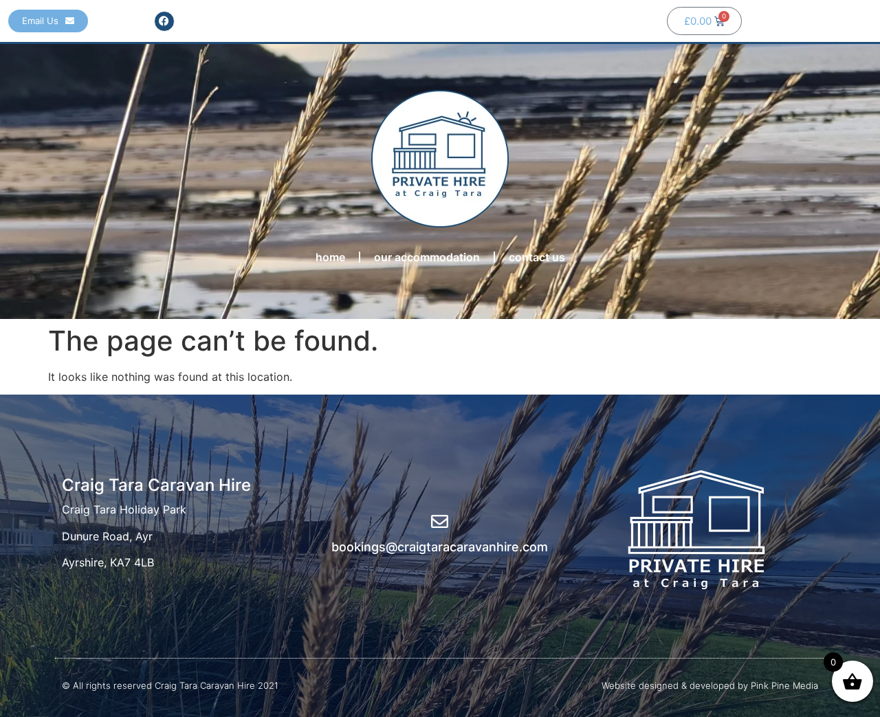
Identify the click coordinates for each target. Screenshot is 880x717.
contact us (537, 257)
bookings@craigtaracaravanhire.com (439, 547)
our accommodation (427, 257)
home (330, 257)
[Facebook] (164, 21)
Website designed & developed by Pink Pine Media (710, 685)
